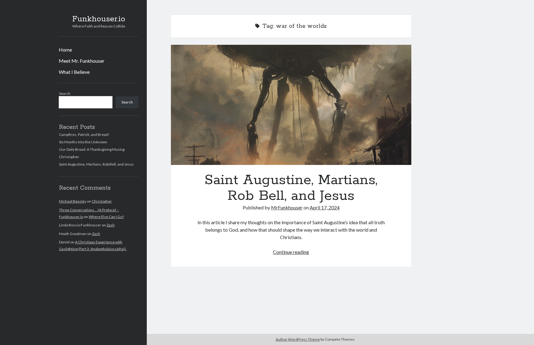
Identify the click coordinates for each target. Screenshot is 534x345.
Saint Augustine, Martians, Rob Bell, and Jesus (96, 164)
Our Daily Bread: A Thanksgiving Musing (92, 149)
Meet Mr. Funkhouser (81, 61)
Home (65, 50)
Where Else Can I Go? (106, 216)
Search (64, 93)
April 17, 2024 (325, 207)
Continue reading (291, 252)
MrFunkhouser (287, 207)
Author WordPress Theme (298, 339)
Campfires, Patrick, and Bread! (84, 134)
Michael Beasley (72, 201)
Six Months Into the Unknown (83, 142)
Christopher (69, 156)
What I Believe (74, 72)
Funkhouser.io (98, 19)
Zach (111, 225)
